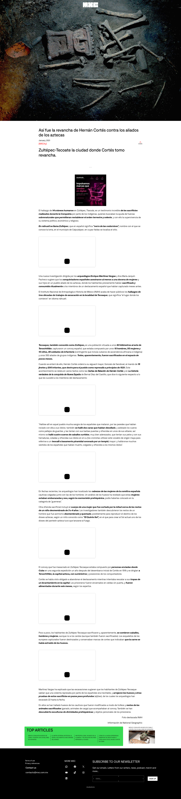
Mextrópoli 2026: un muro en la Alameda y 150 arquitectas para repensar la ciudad (85, 737)
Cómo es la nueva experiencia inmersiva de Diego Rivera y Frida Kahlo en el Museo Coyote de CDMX (109, 738)
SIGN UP (152, 779)
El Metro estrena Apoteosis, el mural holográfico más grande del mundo (62, 737)
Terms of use (30, 761)
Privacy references (32, 763)
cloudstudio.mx (90, 787)
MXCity (42, 143)
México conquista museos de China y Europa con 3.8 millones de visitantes (38, 737)
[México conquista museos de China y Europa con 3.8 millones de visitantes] (142, 737)
